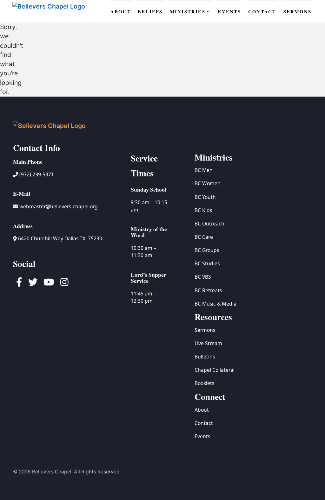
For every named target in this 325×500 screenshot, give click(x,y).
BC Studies (207, 263)
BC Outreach (209, 223)
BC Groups (207, 250)
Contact (204, 423)
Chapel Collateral (215, 369)
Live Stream (208, 343)
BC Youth (205, 196)
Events (202, 436)
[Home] (49, 11)
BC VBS (203, 276)
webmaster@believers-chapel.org (58, 206)
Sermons (205, 329)
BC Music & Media (215, 303)
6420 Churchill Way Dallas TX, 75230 (59, 238)
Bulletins (205, 356)
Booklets (204, 383)
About (202, 409)
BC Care (204, 236)
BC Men (204, 170)
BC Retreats (208, 290)
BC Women (208, 183)
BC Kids (203, 210)
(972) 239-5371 (36, 174)
